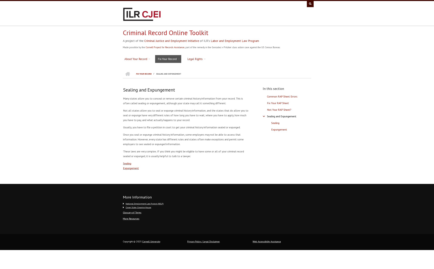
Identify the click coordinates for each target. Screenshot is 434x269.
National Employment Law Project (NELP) (145, 203)
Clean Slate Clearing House (138, 207)
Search (310, 3)
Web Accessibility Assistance (267, 241)
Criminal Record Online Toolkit (165, 32)
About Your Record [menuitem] (135, 59)
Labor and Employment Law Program (235, 41)
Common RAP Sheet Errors (282, 96)
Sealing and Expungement (281, 116)
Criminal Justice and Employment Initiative (171, 41)
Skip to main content (18, 9)
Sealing (275, 123)
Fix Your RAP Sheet (278, 103)
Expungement (279, 129)
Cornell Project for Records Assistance (165, 47)
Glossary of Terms (132, 212)
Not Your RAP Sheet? (279, 109)
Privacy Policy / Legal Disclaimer (203, 241)
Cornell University (151, 241)
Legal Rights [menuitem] (195, 59)
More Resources (131, 218)
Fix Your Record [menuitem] (167, 59)
